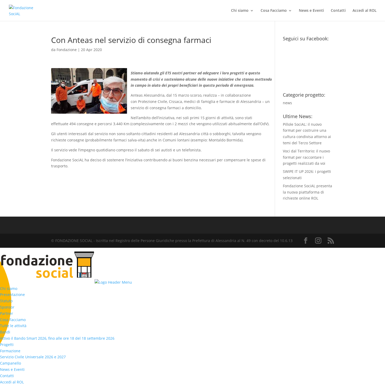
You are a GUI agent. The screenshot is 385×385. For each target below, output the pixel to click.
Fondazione (67, 49)
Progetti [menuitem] (7, 344)
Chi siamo (240, 11)
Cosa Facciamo (274, 11)
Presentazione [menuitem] (12, 294)
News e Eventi (311, 11)
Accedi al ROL (365, 11)
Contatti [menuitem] (7, 375)
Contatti (338, 11)
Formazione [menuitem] (10, 350)
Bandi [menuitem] (5, 331)
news (287, 102)
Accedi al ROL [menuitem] (12, 382)
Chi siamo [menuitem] (8, 288)
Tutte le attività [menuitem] (13, 325)
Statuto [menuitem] (6, 300)
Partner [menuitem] (6, 313)
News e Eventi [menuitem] (12, 369)
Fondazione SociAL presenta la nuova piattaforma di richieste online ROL (307, 192)
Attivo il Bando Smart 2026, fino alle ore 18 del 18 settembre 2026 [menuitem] (57, 338)
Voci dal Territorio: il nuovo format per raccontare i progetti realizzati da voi (306, 157)
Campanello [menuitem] (10, 363)
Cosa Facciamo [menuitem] (13, 319)
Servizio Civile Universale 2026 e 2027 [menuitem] (33, 356)
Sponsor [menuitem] (7, 307)
